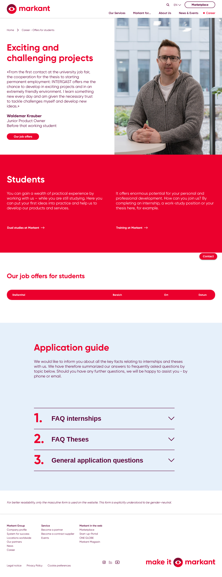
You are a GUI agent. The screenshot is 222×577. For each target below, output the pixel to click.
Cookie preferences (59, 565)
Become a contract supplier (57, 533)
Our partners (14, 541)
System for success (18, 533)
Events (45, 537)
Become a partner (52, 529)
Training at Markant (129, 227)
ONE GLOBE (86, 537)
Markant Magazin (89, 541)
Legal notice (14, 565)
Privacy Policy (34, 565)
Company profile (17, 529)
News (10, 545)
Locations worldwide (19, 537)
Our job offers (23, 136)
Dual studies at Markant (23, 227)
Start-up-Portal (88, 533)
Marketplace (200, 5)
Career (11, 549)
